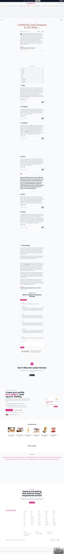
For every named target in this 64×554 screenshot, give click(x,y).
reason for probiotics (54, 459)
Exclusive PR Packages (38, 533)
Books (59, 5)
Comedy (24, 49)
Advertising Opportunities (27, 533)
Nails (41, 5)
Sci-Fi (29, 49)
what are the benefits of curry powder (46, 457)
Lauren (22, 31)
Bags (39, 511)
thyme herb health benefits (19, 457)
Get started (55, 406)
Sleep (39, 5)
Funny (6, 5)
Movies (18, 5)
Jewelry (9, 5)
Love (24, 519)
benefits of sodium (58, 457)
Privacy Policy (49, 533)
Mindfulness (21, 5)
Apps (34, 5)
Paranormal (32, 521)
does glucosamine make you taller (12, 459)
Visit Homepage (32, 502)
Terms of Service (26, 535)
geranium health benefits (33, 459)
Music (15, 5)
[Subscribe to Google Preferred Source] (25, 351)
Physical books (22, 289)
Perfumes (46, 521)
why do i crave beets (24, 459)
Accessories (53, 5)
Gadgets (32, 516)
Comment (22, 347)
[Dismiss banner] (42, 350)
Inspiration (28, 5)
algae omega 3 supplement (7, 457)
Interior (57, 5)
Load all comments (23, 299)
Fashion (39, 514)
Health (25, 518)
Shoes (24, 523)
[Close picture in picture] (54, 548)
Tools (24, 526)
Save (39, 31)
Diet (4, 5)
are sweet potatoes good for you (31, 457)
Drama (27, 49)
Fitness (44, 5)
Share (42, 31)
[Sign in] (62, 3)
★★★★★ (61, 19)
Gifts (46, 516)
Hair (53, 516)
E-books (26, 289)
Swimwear (12, 5)
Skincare (32, 523)
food (2, 19)
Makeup (32, 519)
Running (32, 5)
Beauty (62, 5)
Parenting (39, 521)
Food (50, 5)
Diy (31, 514)
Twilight (2, 5)
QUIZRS (43, 50)
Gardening (39, 516)
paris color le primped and (44, 459)
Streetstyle (47, 5)
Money (39, 519)
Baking (37, 5)
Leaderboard (47, 406)
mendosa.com (27, 131)
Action (21, 49)
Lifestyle (25, 5)
